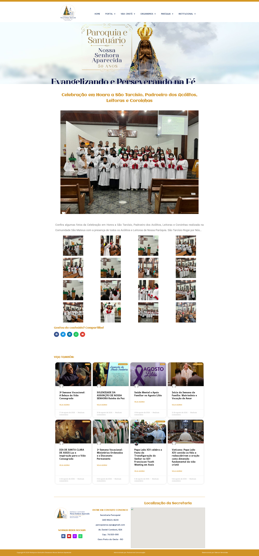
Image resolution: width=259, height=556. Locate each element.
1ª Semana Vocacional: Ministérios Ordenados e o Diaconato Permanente (110, 454)
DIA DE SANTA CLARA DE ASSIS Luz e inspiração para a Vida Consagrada (72, 454)
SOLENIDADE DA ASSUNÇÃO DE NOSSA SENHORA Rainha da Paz (111, 395)
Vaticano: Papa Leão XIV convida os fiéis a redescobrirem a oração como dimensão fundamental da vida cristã (185, 457)
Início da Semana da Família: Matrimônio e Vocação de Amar (184, 395)
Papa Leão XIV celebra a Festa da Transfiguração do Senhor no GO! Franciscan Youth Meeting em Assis (148, 457)
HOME (97, 14)
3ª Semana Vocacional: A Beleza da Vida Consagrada (72, 395)
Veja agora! (64, 405)
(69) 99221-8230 (110, 519)
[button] (56, 334)
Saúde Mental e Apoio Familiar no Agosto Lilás (148, 393)
